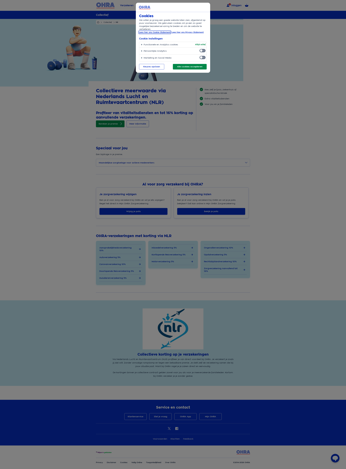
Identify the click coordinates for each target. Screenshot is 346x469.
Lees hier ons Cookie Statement (155, 32)
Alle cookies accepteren (189, 66)
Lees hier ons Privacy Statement (188, 32)
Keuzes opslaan (151, 66)
